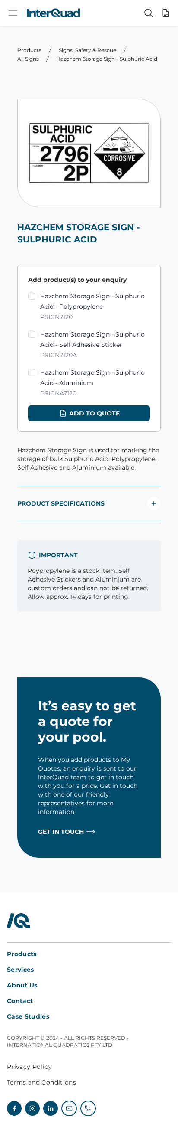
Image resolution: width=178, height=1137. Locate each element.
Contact (20, 1001)
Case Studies (28, 1016)
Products (29, 50)
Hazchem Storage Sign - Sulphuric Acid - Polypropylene (92, 306)
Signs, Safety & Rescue (87, 50)
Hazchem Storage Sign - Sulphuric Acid (106, 59)
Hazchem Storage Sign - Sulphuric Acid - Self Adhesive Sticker (92, 344)
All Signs (28, 59)
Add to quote (94, 413)
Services (20, 970)
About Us (22, 985)
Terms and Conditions (41, 1082)
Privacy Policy (29, 1067)
